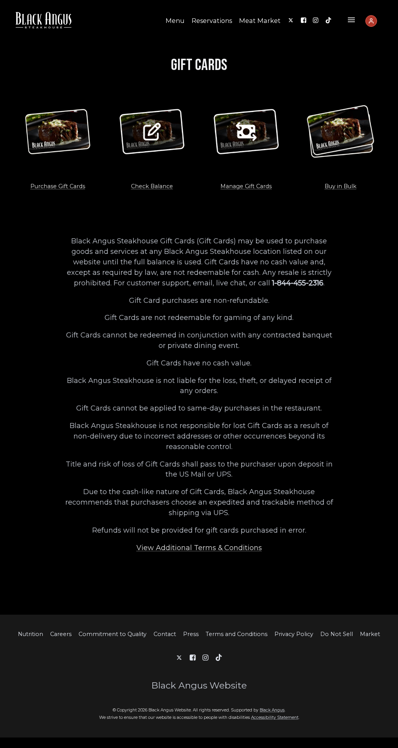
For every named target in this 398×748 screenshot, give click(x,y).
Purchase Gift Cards (57, 186)
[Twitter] (290, 20)
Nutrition (30, 634)
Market (370, 634)
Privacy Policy (293, 634)
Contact (165, 634)
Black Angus (272, 710)
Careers (61, 634)
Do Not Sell (336, 634)
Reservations (212, 20)
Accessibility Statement (274, 717)
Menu (175, 20)
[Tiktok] (328, 20)
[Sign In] (371, 21)
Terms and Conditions (236, 634)
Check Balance (152, 186)
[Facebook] (303, 20)
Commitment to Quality (113, 634)
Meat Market (260, 20)
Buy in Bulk (340, 186)
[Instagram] (315, 20)
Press (191, 634)
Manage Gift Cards (246, 186)
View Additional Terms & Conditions (199, 548)
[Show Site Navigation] (351, 21)
